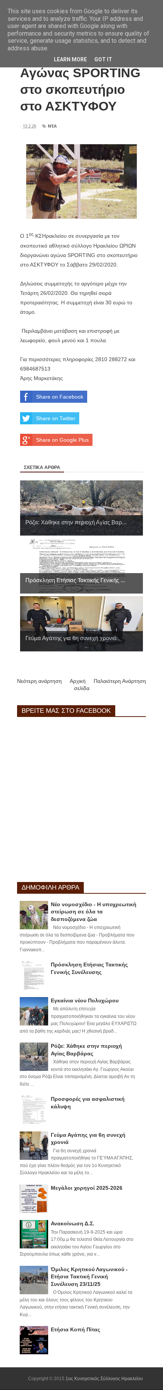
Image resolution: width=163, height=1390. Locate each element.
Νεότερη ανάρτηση (39, 681)
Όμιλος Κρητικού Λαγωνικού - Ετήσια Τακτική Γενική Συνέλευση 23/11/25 (89, 1276)
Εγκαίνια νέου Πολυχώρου (85, 1000)
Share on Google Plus (62, 440)
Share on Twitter (55, 418)
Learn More (70, 59)
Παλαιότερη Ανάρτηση (120, 681)
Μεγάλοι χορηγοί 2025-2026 (86, 1188)
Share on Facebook (59, 397)
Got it (103, 59)
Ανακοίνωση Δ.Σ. (72, 1223)
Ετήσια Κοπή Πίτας (75, 1329)
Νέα (52, 126)
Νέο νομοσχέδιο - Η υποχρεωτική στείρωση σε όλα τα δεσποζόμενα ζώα (93, 911)
